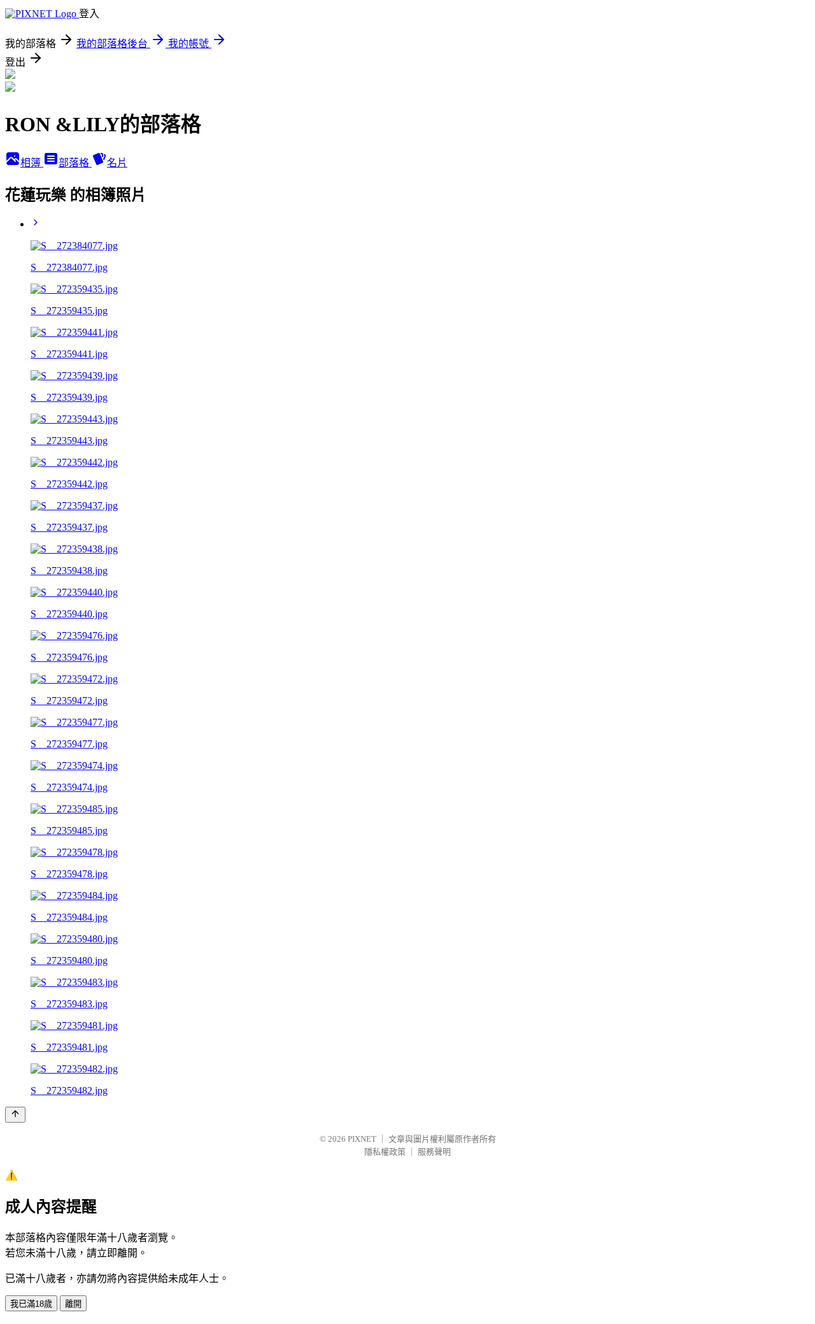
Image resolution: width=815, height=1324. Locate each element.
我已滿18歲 (31, 1304)
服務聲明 (434, 1151)
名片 (117, 162)
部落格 (75, 162)
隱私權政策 (385, 1151)
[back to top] (15, 1115)
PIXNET (362, 1139)
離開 (73, 1304)
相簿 (31, 162)
